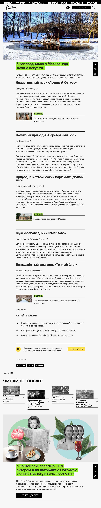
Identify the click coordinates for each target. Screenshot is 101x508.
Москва (39, 365)
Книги (53, 3)
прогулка (21, 365)
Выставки (36, 3)
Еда (64, 3)
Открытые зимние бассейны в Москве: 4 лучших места (47, 335)
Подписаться (76, 349)
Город (92, 3)
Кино (8, 3)
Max (95, 74)
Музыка (77, 3)
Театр (20, 3)
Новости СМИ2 (8, 373)
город (30, 365)
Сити (11, 7)
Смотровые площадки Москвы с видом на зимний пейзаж (48, 330)
